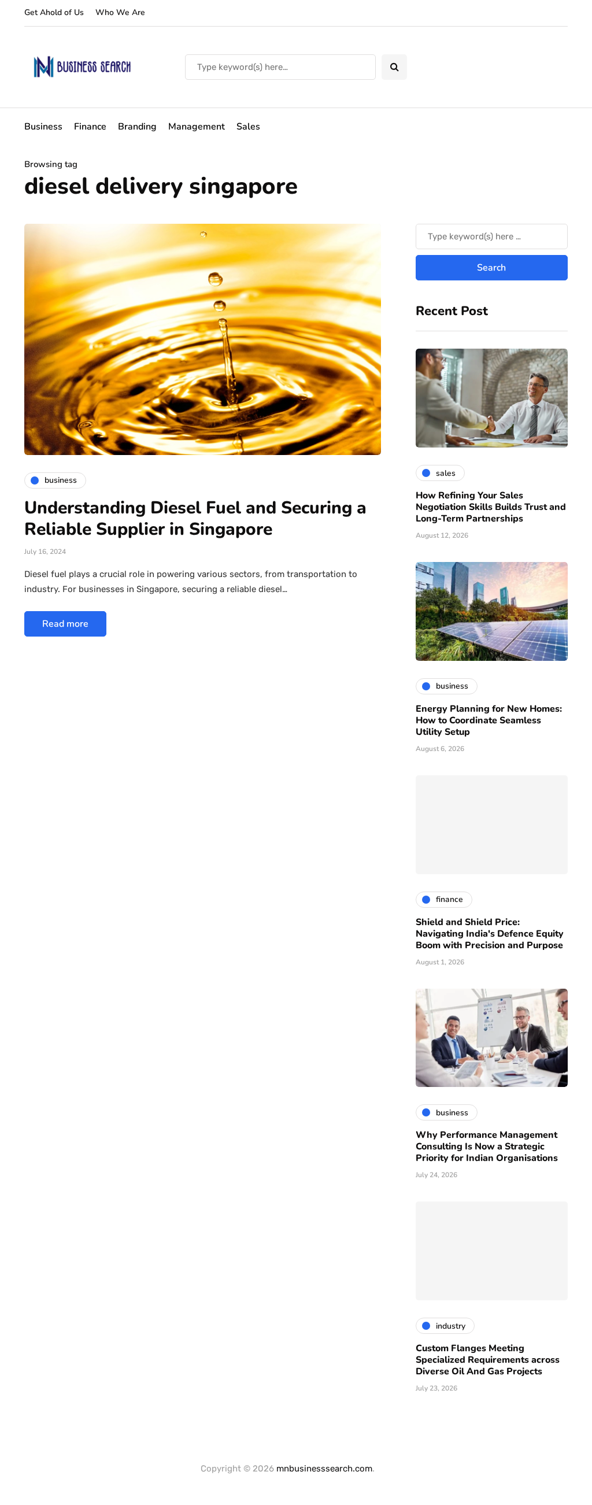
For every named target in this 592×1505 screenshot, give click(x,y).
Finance (90, 126)
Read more (65, 623)
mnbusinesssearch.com (324, 1468)
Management (196, 126)
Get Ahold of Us (54, 12)
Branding (137, 126)
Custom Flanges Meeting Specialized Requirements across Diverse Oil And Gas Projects (488, 1360)
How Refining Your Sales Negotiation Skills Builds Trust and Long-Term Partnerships (491, 507)
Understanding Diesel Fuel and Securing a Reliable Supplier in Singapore (195, 519)
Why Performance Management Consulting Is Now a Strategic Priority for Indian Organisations (487, 1146)
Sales (248, 126)
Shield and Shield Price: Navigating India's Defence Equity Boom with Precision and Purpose (490, 934)
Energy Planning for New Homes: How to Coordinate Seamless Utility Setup (489, 720)
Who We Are (120, 12)
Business (43, 126)
